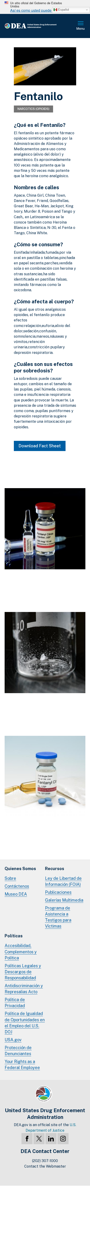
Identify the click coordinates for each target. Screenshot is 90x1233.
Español (63, 9)
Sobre (10, 878)
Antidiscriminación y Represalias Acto (24, 988)
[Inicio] (38, 26)
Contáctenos (17, 886)
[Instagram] (63, 1138)
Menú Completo (80, 26)
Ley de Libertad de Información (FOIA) (63, 881)
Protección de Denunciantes (18, 1050)
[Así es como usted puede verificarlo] (45, 7)
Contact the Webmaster (45, 1166)
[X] (39, 1138)
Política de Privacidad (15, 1002)
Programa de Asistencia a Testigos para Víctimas (58, 917)
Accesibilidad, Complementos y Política (21, 951)
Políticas (14, 935)
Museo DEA (16, 894)
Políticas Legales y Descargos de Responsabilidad (23, 971)
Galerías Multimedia (64, 900)
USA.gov (13, 1039)
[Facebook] (27, 1138)
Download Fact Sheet (39, 445)
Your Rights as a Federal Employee (22, 1064)
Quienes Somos (20, 868)
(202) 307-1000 (45, 1161)
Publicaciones (58, 892)
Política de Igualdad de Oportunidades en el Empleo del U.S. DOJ (25, 1022)
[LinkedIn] (51, 1138)
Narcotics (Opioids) (33, 109)
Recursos (54, 868)
